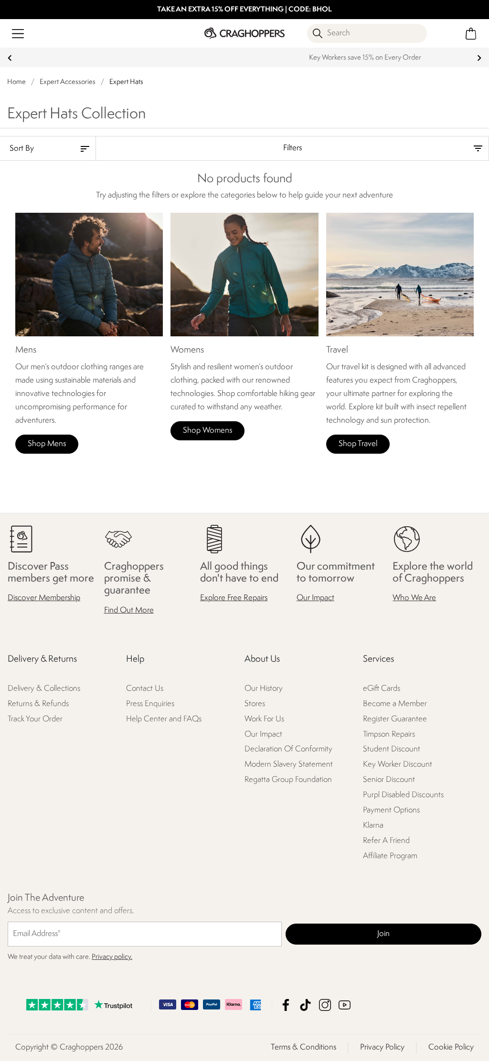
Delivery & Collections (44, 689)
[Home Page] (244, 33)
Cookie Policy (451, 1047)
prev (10, 58)
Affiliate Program (390, 857)
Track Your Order (35, 719)
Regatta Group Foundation (288, 780)
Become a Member (395, 704)
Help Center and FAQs (164, 719)
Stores (254, 704)
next (479, 58)
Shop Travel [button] (358, 444)
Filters (292, 148)
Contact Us (144, 689)
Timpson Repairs (389, 734)
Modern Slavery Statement (288, 765)
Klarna (373, 826)
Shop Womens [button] (207, 430)
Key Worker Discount (397, 765)
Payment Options (391, 811)
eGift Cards (381, 689)
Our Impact (315, 598)
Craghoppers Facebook (286, 1005)
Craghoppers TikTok (305, 1005)
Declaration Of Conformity (288, 750)
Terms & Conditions (303, 1047)
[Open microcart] (471, 34)
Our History (263, 689)
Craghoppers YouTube (345, 1005)
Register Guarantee (395, 719)
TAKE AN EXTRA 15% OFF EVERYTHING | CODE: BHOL (244, 9)
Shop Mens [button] (47, 444)
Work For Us (264, 719)
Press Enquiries (150, 704)
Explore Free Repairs (233, 598)
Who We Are (414, 598)
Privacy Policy (382, 1047)
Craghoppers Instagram (325, 1005)
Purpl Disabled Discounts (403, 795)
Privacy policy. (112, 957)
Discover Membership (44, 598)
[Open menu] (18, 34)
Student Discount (391, 750)
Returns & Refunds (38, 704)
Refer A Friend (386, 841)
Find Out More (129, 610)
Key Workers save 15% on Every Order (245, 58)
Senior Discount (389, 780)
